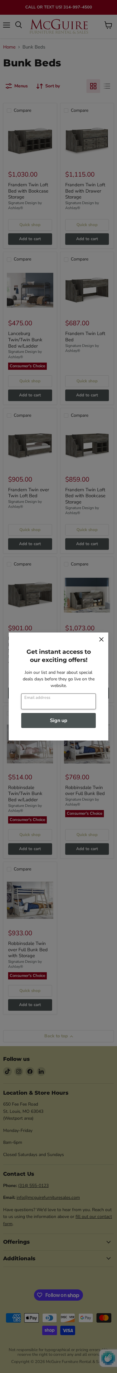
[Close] (101, 639)
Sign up (58, 720)
